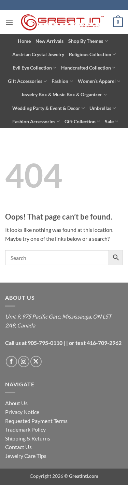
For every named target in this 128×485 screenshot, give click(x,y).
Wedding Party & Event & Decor (46, 108)
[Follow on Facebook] (11, 361)
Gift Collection (80, 121)
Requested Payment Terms (36, 421)
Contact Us (18, 447)
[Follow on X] (36, 361)
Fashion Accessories (33, 121)
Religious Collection (90, 54)
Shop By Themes (85, 41)
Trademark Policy (25, 429)
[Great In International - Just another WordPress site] (63, 22)
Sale (109, 121)
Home (24, 41)
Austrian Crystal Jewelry (38, 54)
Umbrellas (100, 108)
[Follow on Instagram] (23, 361)
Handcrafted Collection (86, 68)
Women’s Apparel (97, 81)
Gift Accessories (25, 81)
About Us (16, 403)
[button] (9, 22)
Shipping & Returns (27, 438)
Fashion (60, 81)
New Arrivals (49, 41)
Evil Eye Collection (32, 68)
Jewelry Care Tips (25, 455)
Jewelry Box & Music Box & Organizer (61, 94)
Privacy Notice (22, 412)
